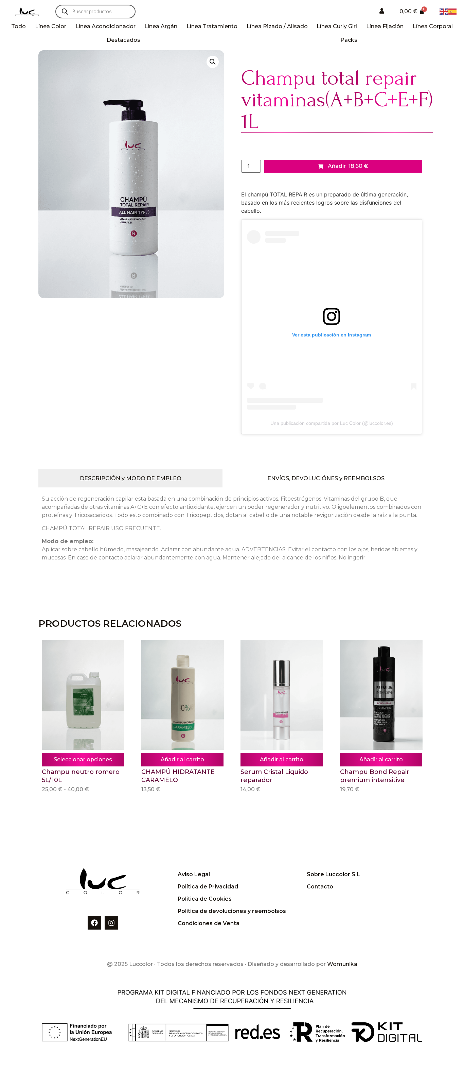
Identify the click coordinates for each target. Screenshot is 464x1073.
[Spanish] (452, 10)
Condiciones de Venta (208, 923)
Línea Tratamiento (211, 26)
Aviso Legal (194, 874)
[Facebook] (94, 923)
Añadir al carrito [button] (182, 759)
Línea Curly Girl (337, 26)
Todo (18, 26)
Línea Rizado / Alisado (277, 26)
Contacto (320, 886)
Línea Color (50, 26)
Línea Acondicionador (105, 26)
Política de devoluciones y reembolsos (232, 911)
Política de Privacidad (208, 886)
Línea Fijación (385, 26)
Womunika (342, 964)
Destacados (123, 40)
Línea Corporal (433, 26)
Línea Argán (160, 26)
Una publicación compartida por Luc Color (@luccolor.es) (331, 423)
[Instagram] (111, 923)
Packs (348, 40)
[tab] (130, 478)
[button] (213, 62)
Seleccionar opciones (83, 759)
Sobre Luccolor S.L (333, 874)
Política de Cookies (205, 899)
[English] (444, 10)
